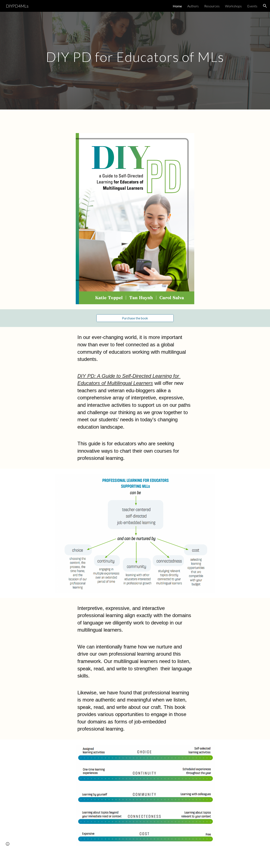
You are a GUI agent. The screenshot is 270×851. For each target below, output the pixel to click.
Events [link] (252, 6)
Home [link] (177, 6)
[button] (265, 6)
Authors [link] (193, 6)
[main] (135, 55)
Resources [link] (212, 6)
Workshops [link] (233, 6)
